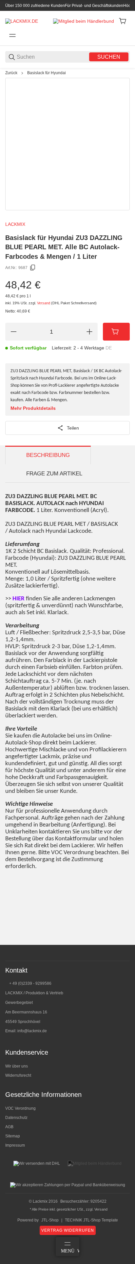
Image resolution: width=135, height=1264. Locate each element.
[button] (124, 942)
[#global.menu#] (12, 35)
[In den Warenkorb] (116, 332)
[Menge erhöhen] (89, 331)
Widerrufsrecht (18, 1075)
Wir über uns (16, 1066)
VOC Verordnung (20, 1108)
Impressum (15, 1145)
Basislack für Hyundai (46, 73)
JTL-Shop (50, 1220)
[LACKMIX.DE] (21, 20)
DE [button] (109, 347)
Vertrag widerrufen (67, 1230)
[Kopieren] (33, 268)
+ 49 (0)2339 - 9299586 (30, 983)
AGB (9, 1127)
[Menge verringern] (13, 331)
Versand (44, 303)
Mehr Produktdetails (33, 408)
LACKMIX (15, 224)
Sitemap (12, 1136)
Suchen (108, 57)
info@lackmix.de (32, 1031)
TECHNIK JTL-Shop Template (91, 1220)
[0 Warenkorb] (122, 21)
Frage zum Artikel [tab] (54, 473)
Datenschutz (16, 1117)
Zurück (11, 73)
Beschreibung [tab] (48, 455)
